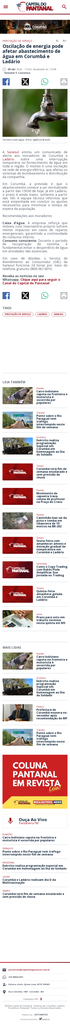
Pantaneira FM (31, 999)
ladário (42, 314)
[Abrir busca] (64, 6)
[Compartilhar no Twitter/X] (25, 81)
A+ (64, 40)
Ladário (8, 159)
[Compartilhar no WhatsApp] (44, 81)
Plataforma (27, 1015)
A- (57, 40)
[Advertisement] (35, 344)
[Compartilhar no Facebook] (6, 81)
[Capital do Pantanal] (35, 7)
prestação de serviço (18, 314)
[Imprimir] (63, 81)
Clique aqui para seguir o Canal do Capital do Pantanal (31, 281)
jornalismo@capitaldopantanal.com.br (29, 969)
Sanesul (13, 152)
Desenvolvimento (29, 1019)
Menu (7, 7)
